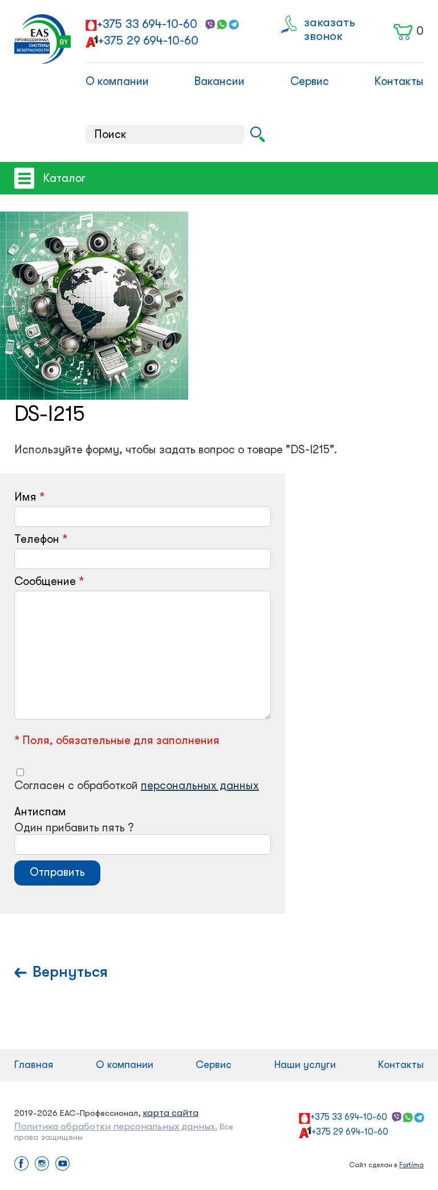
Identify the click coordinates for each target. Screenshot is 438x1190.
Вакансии (219, 81)
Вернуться (70, 972)
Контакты (399, 81)
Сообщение (45, 581)
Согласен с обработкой (136, 785)
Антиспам (40, 811)
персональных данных (200, 785)
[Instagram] (42, 1164)
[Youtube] (62, 1164)
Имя (25, 496)
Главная (33, 1064)
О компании (117, 81)
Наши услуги (305, 1064)
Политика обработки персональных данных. (115, 1126)
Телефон (36, 539)
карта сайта (170, 1112)
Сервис (309, 81)
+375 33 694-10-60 (147, 24)
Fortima (411, 1165)
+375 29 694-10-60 (148, 40)
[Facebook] (21, 1164)
